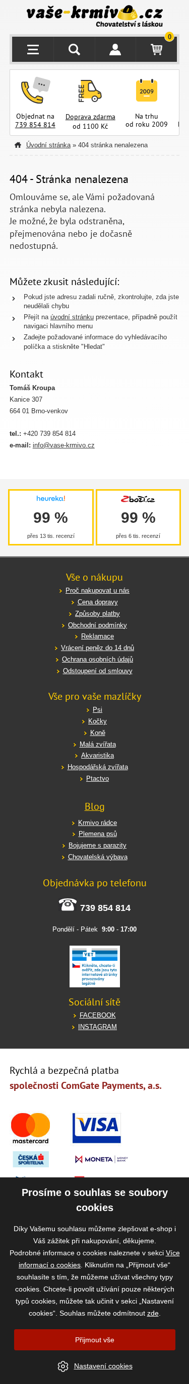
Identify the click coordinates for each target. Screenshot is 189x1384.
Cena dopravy (98, 602)
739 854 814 (35, 124)
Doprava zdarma (90, 116)
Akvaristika (97, 755)
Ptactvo (97, 778)
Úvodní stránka (48, 145)
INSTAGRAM (97, 1027)
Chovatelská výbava (98, 857)
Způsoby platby (97, 613)
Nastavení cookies (103, 1366)
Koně (97, 732)
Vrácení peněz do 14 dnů (97, 648)
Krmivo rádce (97, 822)
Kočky (97, 721)
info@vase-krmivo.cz (64, 445)
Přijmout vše (94, 1340)
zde (153, 1313)
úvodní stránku (72, 317)
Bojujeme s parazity (98, 845)
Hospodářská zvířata (98, 767)
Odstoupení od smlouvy (98, 671)
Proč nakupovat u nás (98, 590)
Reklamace (97, 636)
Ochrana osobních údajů (97, 659)
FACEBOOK (98, 1015)
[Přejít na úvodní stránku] (95, 17)
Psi (97, 709)
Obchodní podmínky (97, 625)
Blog (95, 806)
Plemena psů (98, 834)
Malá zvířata (98, 744)
